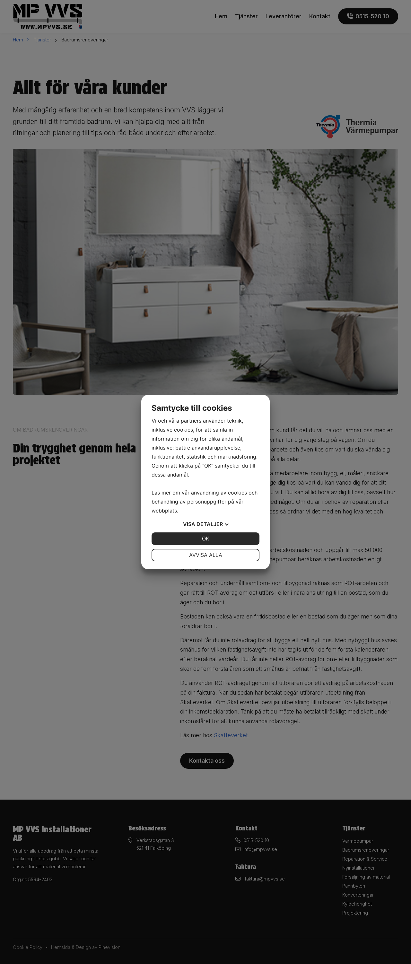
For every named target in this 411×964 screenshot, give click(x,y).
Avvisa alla (205, 555)
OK (205, 538)
